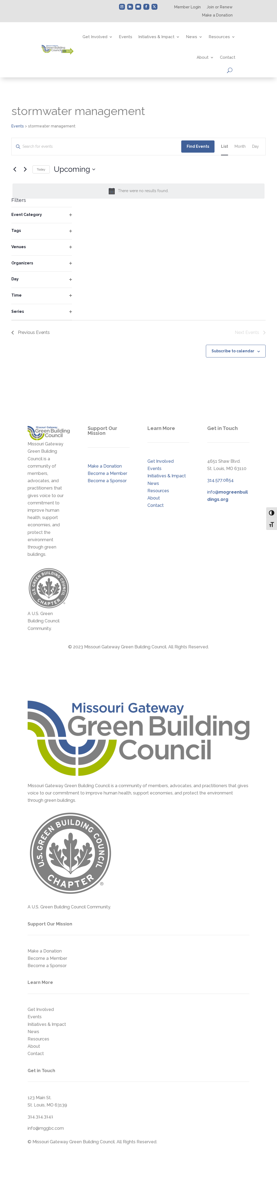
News (191, 36)
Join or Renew (220, 7)
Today (41, 169)
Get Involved (95, 36)
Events (125, 36)
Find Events (198, 146)
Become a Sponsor (107, 480)
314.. (220, 480)
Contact (227, 57)
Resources (219, 36)
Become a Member (107, 473)
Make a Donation (217, 15)
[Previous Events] (14, 169)
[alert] (138, 191)
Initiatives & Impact (156, 36)
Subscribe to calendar (233, 351)
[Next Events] (25, 169)
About (203, 57)
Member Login (187, 7)
